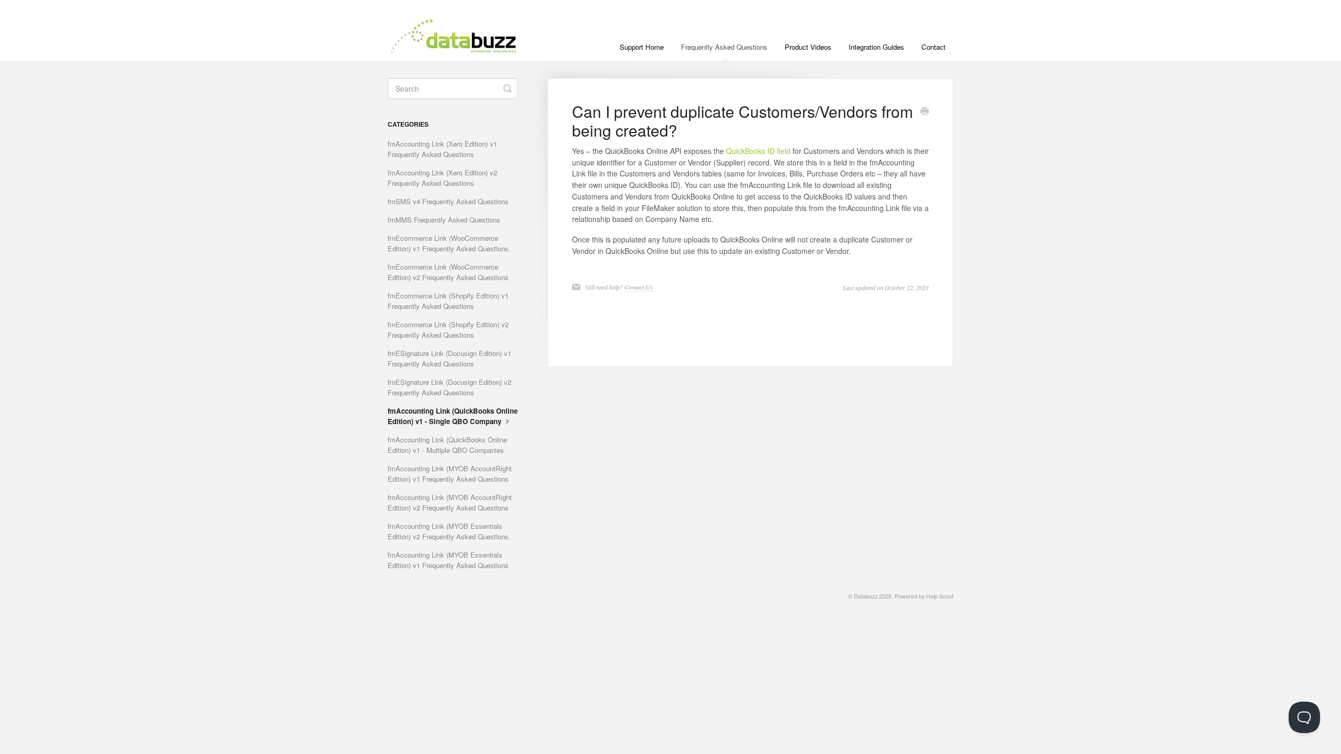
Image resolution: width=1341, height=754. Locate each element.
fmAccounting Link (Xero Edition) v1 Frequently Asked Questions (442, 149)
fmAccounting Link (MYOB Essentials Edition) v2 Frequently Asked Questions (448, 531)
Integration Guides (876, 47)
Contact (933, 47)
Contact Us (638, 287)
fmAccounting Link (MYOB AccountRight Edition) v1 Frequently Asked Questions (450, 473)
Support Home (642, 47)
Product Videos (808, 47)
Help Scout (939, 596)
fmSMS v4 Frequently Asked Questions (448, 201)
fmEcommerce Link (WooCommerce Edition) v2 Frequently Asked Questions (448, 272)
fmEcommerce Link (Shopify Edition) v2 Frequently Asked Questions (448, 329)
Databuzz (865, 596)
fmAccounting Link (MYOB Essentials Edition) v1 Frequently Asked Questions (448, 560)
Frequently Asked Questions (724, 47)
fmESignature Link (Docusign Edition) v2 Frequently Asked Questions (449, 387)
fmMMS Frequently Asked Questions (444, 220)
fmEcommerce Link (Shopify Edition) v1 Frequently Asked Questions (448, 301)
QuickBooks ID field (758, 151)
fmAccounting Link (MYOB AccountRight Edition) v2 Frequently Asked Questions (450, 502)
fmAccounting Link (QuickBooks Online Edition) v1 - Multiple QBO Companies (447, 445)
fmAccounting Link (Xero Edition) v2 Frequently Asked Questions (442, 178)
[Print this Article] (924, 112)
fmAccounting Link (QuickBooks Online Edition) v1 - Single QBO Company (453, 416)
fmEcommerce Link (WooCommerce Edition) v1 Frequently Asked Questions (448, 243)
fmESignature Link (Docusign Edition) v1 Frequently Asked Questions (449, 358)
